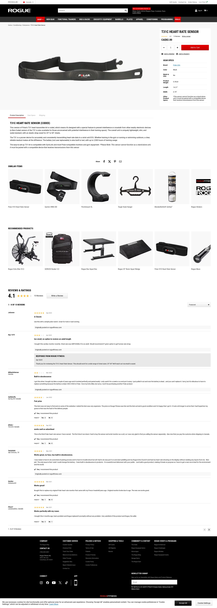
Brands (110, 551)
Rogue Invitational (159, 544)
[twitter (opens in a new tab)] (60, 583)
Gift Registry (112, 548)
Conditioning (17, 25)
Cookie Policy (90, 561)
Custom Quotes (67, 544)
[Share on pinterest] (115, 161)
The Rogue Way (44, 544)
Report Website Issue (69, 565)
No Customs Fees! (140, 8)
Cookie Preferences (91, 565)
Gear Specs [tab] (31, 115)
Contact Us (182, 2)
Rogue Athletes (158, 551)
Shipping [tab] (42, 115)
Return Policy (135, 589)
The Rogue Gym (136, 561)
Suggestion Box (67, 561)
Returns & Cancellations (70, 555)
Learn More (53, 604)
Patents (88, 551)
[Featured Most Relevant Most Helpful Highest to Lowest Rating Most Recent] (199, 304)
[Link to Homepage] (19, 10)
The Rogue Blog (136, 555)
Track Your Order (68, 551)
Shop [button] (39, 19)
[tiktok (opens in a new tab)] (66, 583)
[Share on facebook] (104, 161)
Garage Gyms (135, 558)
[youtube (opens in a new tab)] (54, 583)
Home (10, 25)
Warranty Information (92, 558)
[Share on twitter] (109, 161)
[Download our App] (76, 583)
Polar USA (176, 65)
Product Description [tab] (17, 115)
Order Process (67, 558)
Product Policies (91, 555)
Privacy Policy (90, 544)
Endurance (26, 25)
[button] (126, 10)
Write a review (186, 36)
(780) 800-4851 (44, 552)
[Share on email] (120, 161)
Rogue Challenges (159, 548)
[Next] (209, 529)
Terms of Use (89, 548)
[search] (93, 10)
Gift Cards (173, 2)
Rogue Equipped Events (161, 555)
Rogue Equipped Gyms (138, 548)
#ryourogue (134, 551)
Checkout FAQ (67, 548)
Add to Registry (184, 54)
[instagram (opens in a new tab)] (41, 583)
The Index (134, 544)
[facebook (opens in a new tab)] (47, 583)
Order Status (192, 2)
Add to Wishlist (169, 54)
